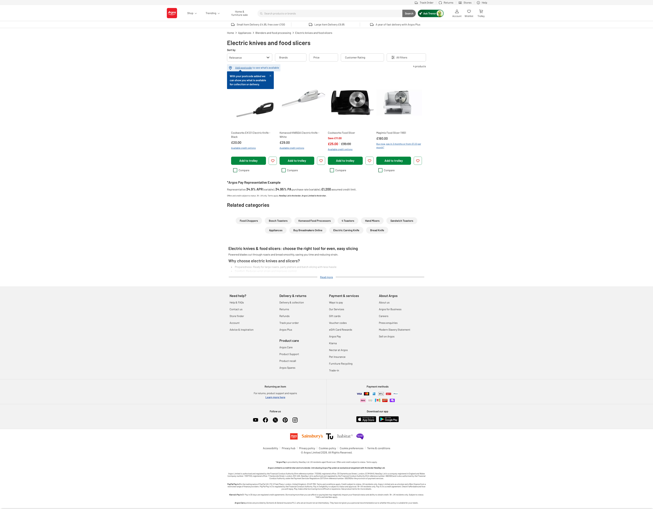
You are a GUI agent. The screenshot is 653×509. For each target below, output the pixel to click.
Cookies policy (327, 448)
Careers (383, 316)
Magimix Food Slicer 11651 (391, 132)
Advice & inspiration (242, 329)
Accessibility (270, 448)
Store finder (237, 316)
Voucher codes (338, 322)
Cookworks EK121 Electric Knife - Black (250, 134)
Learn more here (275, 397)
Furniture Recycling (341, 363)
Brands (283, 57)
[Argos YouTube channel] (256, 420)
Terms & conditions (378, 448)
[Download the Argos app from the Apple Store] (366, 421)
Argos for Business (390, 309)
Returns (284, 309)
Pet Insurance (337, 356)
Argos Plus (285, 329)
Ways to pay (336, 302)
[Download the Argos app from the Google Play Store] (389, 421)
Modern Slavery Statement (394, 329)
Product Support (289, 354)
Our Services (336, 309)
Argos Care (286, 347)
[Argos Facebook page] (265, 420)
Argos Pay (335, 336)
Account (235, 322)
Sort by (231, 49)
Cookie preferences (351, 448)
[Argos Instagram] (295, 420)
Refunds (284, 316)
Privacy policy (307, 448)
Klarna (333, 343)
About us (384, 302)
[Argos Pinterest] (285, 420)
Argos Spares (287, 367)
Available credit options (243, 147)
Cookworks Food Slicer (341, 132)
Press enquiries (388, 322)
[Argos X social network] (275, 420)
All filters (401, 57)
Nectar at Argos (338, 350)
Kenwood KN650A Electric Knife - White (299, 134)
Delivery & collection (291, 302)
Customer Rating (355, 57)
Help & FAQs (237, 302)
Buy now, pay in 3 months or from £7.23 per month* (398, 145)
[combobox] (329, 13)
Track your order (289, 322)
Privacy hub (288, 448)
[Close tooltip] (270, 75)
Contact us (236, 309)
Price (316, 57)
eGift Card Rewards (340, 329)
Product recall (287, 360)
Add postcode (243, 67)
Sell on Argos (387, 336)
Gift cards (335, 316)
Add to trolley (248, 160)
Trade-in (334, 370)
